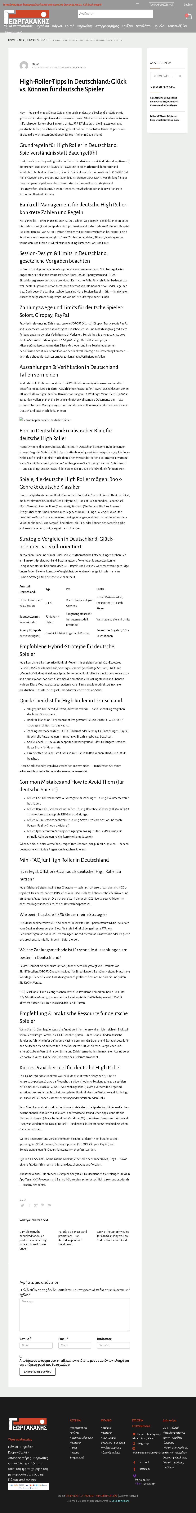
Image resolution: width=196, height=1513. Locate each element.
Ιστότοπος (104, 1339)
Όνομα (25, 1339)
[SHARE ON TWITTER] (22, 1206)
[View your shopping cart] (189, 16)
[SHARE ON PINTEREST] (42, 1205)
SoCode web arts (120, 1501)
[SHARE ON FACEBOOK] (29, 1205)
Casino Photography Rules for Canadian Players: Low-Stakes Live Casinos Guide (113, 1236)
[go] (180, 76)
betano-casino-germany (70, 1040)
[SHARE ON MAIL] (49, 1205)
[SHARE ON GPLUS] (36, 1205)
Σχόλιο (25, 1295)
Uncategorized (79, 67)
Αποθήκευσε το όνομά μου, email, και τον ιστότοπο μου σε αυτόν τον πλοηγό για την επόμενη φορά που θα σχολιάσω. (74, 1362)
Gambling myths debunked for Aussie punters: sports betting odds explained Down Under (33, 1240)
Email (63, 1339)
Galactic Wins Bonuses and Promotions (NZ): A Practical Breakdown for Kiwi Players (164, 102)
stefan (35, 64)
